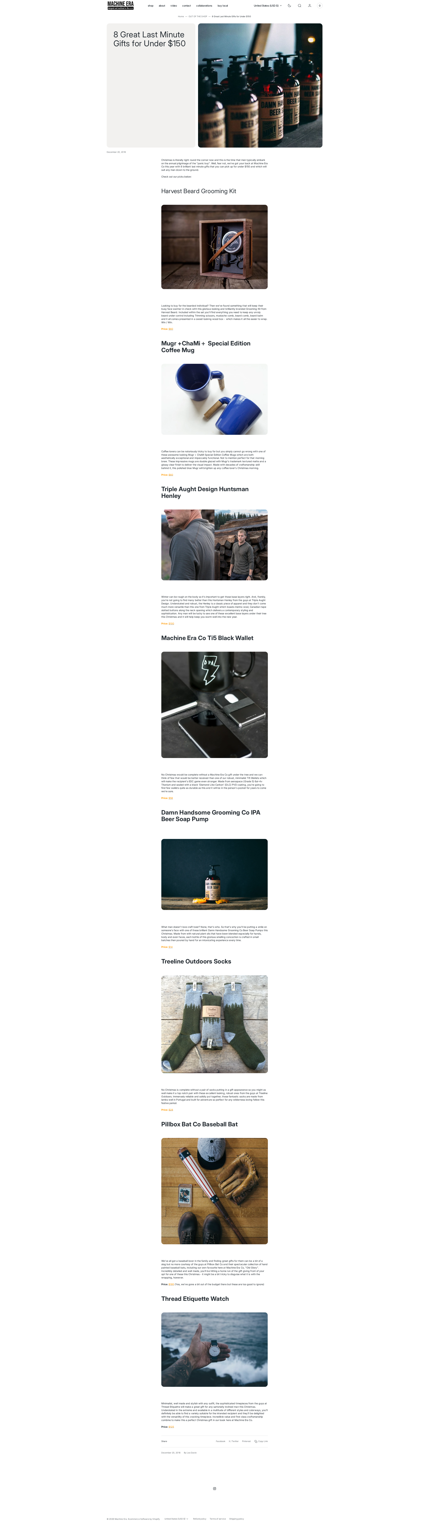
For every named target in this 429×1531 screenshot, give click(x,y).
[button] (299, 5)
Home (181, 16)
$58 (171, 798)
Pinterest (246, 1441)
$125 (171, 1426)
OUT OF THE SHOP (198, 16)
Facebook (221, 1441)
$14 (171, 946)
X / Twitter (234, 1441)
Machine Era (121, 1519)
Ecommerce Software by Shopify (144, 1519)
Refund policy (199, 1519)
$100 (171, 623)
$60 (171, 328)
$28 (171, 1109)
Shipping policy (236, 1519)
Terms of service (218, 1519)
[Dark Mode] (289, 5)
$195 (171, 1284)
